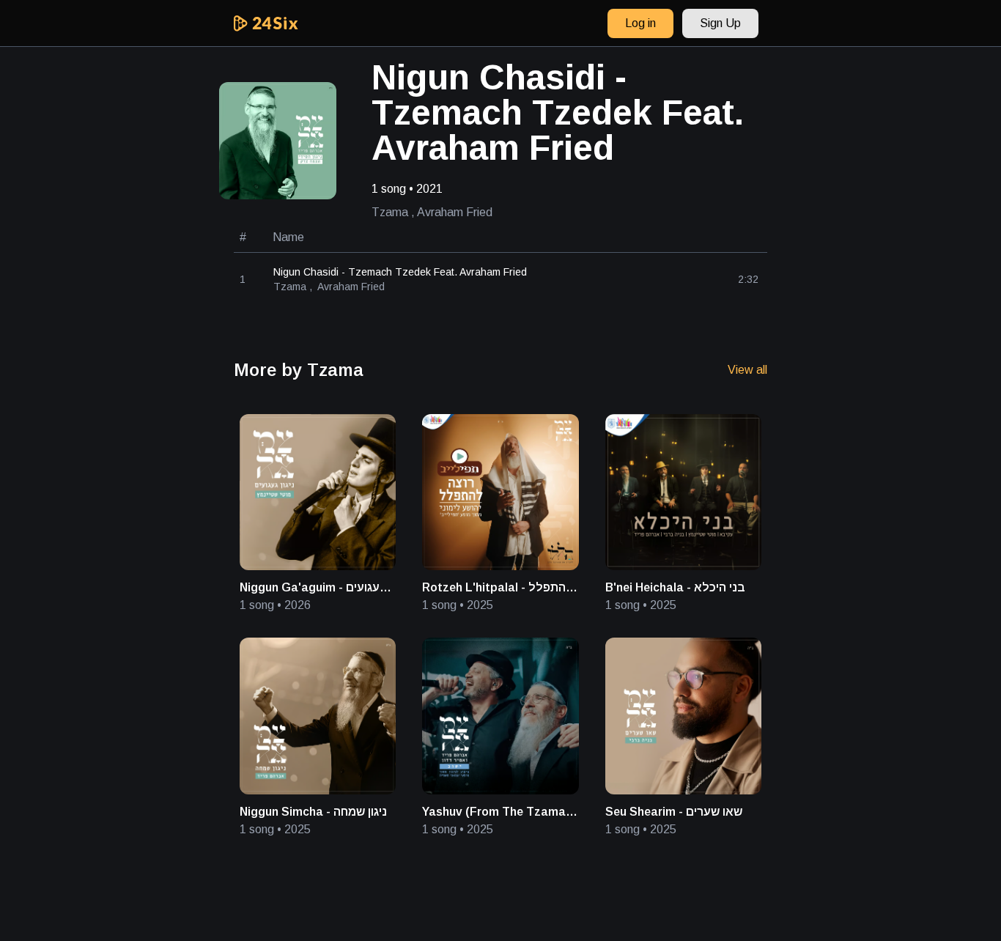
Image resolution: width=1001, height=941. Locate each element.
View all (747, 370)
